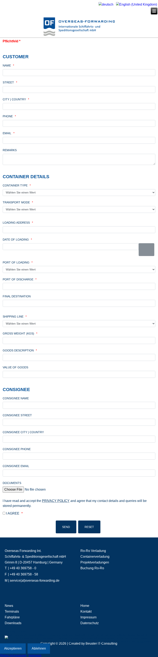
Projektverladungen (94, 562)
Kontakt (86, 611)
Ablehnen (39, 648)
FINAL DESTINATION (17, 296)
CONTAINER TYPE (15, 185)
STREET (8, 82)
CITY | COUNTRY (14, 99)
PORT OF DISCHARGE (18, 279)
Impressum (88, 617)
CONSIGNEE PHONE (17, 449)
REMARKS (10, 150)
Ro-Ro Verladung (93, 551)
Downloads (13, 623)
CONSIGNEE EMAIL (16, 466)
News (9, 605)
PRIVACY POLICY (56, 501)
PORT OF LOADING (16, 262)
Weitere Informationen (13, 655)
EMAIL (7, 133)
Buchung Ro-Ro (92, 568)
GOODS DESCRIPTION (18, 350)
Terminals (12, 611)
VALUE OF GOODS (15, 367)
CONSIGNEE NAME (16, 398)
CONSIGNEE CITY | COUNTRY (23, 432)
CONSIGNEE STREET (17, 415)
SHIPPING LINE (13, 316)
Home (84, 605)
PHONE (8, 116)
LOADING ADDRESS (16, 222)
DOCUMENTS (12, 483)
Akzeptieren (13, 648)
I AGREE (12, 513)
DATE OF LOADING (16, 239)
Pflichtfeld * (11, 41)
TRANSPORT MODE (16, 202)
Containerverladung (94, 556)
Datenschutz (89, 623)
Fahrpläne (12, 617)
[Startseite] (79, 27)
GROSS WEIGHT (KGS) (18, 333)
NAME (7, 65)
